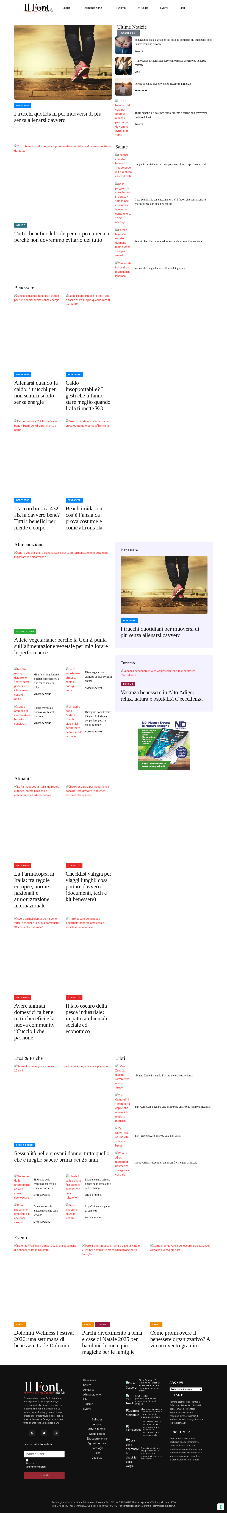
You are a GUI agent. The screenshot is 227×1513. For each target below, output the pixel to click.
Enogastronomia (97, 1438)
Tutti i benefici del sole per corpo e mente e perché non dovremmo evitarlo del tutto (171, 115)
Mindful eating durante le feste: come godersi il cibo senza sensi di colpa (46, 681)
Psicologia (96, 1448)
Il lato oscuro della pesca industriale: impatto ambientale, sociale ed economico (88, 1018)
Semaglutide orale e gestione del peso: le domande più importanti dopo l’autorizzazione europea (173, 41)
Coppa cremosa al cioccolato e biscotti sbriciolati (44, 712)
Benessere (42, 8)
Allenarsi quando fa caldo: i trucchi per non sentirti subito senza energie (36, 392)
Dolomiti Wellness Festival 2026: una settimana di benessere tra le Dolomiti (44, 1339)
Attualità (142, 8)
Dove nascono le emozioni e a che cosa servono (46, 1210)
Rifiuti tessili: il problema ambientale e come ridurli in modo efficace (146, 1400)
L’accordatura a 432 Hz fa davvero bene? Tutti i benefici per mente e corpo (37, 518)
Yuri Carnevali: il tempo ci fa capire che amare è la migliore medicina (173, 1106)
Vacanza (97, 1457)
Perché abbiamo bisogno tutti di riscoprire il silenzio (163, 83)
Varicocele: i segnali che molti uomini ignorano (160, 268)
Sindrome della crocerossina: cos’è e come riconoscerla (45, 1184)
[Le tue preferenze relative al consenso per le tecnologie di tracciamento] (220, 1506)
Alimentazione (93, 8)
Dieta (97, 1453)
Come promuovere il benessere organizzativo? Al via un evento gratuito (181, 1339)
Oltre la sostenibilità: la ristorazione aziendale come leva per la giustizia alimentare (151, 1413)
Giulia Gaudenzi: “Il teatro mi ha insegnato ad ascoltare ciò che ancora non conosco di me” (149, 1385)
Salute (66, 8)
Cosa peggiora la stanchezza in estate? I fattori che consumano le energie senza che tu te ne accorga (170, 201)
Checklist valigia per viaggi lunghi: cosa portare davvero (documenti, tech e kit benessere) (88, 886)
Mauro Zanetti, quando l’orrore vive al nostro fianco (164, 1075)
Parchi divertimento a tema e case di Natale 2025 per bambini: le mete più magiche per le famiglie (112, 1342)
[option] (164, 599)
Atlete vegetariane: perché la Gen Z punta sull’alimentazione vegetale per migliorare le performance (61, 646)
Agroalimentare (96, 1443)
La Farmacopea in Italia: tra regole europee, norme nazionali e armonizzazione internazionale (34, 889)
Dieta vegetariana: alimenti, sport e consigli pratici (98, 676)
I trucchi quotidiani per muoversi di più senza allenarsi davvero (57, 116)
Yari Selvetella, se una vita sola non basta (158, 1135)
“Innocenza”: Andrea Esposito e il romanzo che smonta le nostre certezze (170, 62)
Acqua (97, 1424)
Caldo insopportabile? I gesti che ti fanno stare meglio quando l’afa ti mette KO (88, 395)
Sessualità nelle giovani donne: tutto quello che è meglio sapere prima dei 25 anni (61, 1156)
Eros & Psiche (24, 1145)
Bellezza (97, 1419)
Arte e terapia (97, 1429)
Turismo (121, 8)
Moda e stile (97, 1433)
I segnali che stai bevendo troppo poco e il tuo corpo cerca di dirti (170, 164)
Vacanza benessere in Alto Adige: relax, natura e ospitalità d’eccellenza (162, 695)
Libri (182, 8)
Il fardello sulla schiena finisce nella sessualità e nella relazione (98, 1184)
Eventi (164, 8)
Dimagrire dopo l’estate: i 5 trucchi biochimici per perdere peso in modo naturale (98, 718)
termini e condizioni (36, 1466)
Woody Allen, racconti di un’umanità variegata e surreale (166, 1162)
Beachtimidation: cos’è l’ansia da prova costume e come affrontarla (85, 518)
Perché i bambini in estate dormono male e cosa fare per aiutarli (169, 241)
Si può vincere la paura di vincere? (97, 1208)
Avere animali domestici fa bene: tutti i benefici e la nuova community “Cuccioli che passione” (34, 1021)
